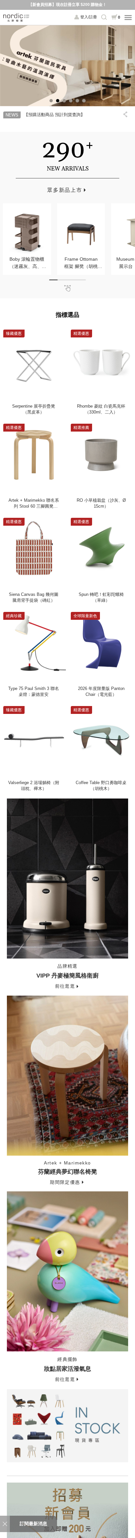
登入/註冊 (88, 17)
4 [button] (70, 100)
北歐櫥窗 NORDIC (16, 17)
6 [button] (84, 100)
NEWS (12, 114)
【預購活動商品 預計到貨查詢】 (54, 114)
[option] (67, 65)
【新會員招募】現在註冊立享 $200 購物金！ (67, 4)
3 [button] (64, 100)
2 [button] (57, 100)
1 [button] (51, 100)
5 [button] (77, 100)
